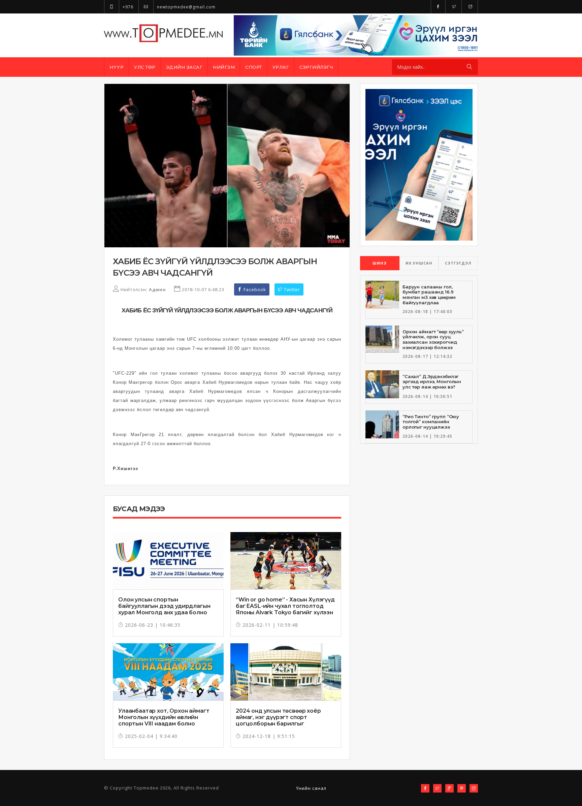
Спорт (253, 67)
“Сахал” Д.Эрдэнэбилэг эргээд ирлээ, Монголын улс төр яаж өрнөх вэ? (431, 382)
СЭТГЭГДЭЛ (458, 263)
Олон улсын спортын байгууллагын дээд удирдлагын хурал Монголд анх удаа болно (164, 606)
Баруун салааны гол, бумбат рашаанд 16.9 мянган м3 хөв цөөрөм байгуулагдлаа (428, 294)
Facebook (254, 289)
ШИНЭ (380, 263)
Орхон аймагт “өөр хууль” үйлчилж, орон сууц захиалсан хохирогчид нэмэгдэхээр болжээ (433, 339)
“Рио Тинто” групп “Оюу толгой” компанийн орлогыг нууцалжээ (430, 422)
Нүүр (116, 67)
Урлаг (280, 67)
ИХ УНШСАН (419, 263)
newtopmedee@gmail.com (186, 7)
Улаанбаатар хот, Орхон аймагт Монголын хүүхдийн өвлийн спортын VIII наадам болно (163, 717)
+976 (127, 7)
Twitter (291, 289)
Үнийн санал (311, 788)
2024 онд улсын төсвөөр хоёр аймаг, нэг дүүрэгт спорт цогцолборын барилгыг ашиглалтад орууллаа (278, 721)
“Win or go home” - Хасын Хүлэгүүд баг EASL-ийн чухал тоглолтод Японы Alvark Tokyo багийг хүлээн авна (285, 609)
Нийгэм (224, 67)
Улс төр (145, 67)
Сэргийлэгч (316, 67)
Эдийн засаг (184, 67)
